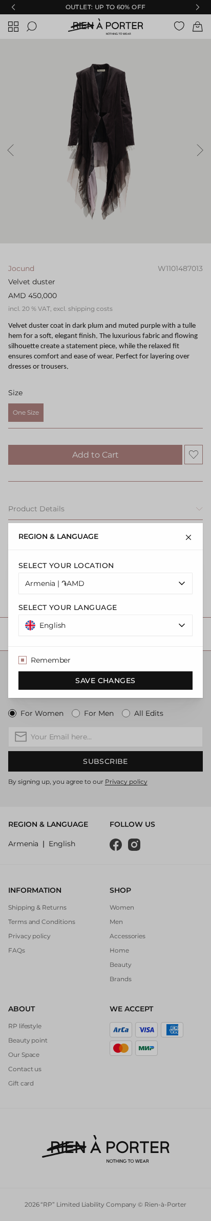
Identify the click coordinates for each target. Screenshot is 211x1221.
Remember (51, 660)
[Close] (188, 537)
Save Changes (105, 680)
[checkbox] (22, 660)
